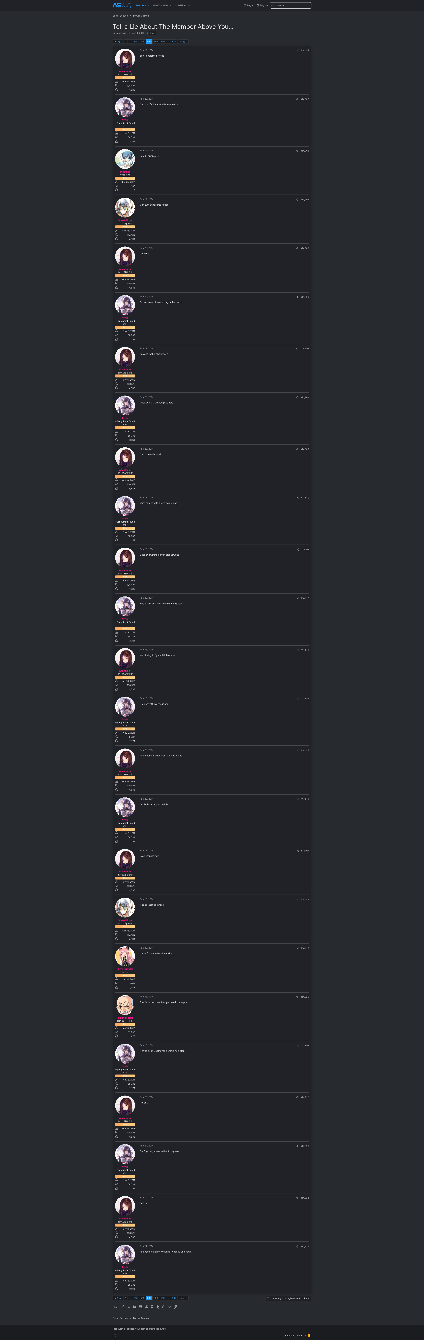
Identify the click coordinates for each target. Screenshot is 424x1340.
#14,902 (305, 99)
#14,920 (305, 996)
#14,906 (305, 297)
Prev (119, 41)
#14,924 (305, 1197)
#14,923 (305, 1146)
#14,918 (305, 899)
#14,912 (305, 598)
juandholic (120, 33)
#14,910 (305, 497)
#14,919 (305, 948)
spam (152, 33)
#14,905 (305, 248)
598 (156, 41)
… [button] (130, 41)
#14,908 (305, 397)
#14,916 (305, 799)
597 (149, 41)
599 (163, 41)
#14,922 (305, 1097)
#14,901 (305, 50)
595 (136, 41)
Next (182, 41)
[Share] (297, 50)
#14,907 (305, 348)
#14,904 (305, 199)
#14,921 (305, 1045)
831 (174, 41)
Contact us (289, 1335)
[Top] (305, 1335)
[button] (148, 5)
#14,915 (305, 750)
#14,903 (305, 150)
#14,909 (305, 449)
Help (299, 1335)
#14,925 (305, 1246)
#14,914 (305, 698)
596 (142, 41)
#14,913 (305, 650)
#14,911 (305, 549)
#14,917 (305, 850)
